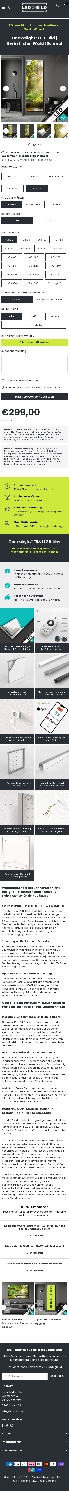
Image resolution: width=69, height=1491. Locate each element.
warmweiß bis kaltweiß (50, 299)
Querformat (33, 176)
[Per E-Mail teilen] (39, 144)
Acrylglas (50, 220)
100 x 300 (12, 283)
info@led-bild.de (12, 1411)
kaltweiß (17, 299)
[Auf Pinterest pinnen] (29, 144)
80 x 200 (56, 257)
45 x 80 (9, 239)
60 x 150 (58, 248)
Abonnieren (57, 1376)
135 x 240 (56, 265)
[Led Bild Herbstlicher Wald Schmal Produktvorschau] (10, 131)
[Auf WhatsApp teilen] (34, 144)
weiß (33, 316)
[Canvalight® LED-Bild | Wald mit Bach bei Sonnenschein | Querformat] (18, 1298)
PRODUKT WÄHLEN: (12, 198)
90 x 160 (11, 257)
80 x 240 (33, 265)
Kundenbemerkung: (14, 351)
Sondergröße (55, 283)
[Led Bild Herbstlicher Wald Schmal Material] (44, 131)
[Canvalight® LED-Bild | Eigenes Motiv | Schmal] (51, 1298)
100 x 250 (12, 274)
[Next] (63, 88)
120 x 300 (33, 283)
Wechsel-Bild (33, 204)
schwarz (56, 316)
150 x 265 (34, 274)
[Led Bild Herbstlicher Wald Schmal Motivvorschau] (27, 131)
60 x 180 (33, 257)
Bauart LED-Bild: (11, 214)
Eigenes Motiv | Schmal (48, 1319)
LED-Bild (11, 204)
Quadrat (11, 176)
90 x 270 (55, 274)
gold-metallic (34, 325)
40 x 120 (58, 239)
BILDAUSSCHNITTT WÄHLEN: (18, 336)
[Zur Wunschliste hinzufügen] (7, 1303)
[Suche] (10, 7)
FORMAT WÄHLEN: (12, 167)
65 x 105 (42, 239)
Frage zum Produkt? (48, 387)
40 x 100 (25, 239)
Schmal (37, 188)
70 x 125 (9, 248)
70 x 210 (12, 265)
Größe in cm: (10, 232)
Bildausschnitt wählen (34, 342)
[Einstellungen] (57, 5)
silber (12, 316)
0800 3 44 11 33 (11, 1405)
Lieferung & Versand (17, 387)
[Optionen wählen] (7, 1310)
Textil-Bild (55, 204)
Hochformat (56, 176)
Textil (17, 220)
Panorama (12, 188)
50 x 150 (42, 248)
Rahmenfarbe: (10, 309)
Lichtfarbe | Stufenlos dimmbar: (22, 292)
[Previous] (6, 88)
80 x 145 (25, 248)
